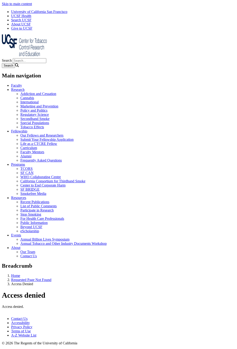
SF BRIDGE (30, 189)
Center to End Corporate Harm (42, 185)
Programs (18, 164)
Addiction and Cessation (38, 94)
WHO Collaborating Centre (40, 177)
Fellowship (19, 131)
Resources (18, 198)
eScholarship (29, 231)
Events (16, 235)
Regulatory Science (34, 114)
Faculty (16, 85)
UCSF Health (21, 16)
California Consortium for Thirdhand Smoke (52, 181)
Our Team (27, 252)
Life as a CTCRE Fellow (38, 144)
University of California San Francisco (39, 12)
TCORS (26, 169)
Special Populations (34, 123)
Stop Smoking (30, 214)
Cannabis (27, 98)
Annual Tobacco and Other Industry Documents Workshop (63, 243)
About (15, 248)
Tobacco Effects (32, 127)
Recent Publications (34, 202)
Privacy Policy (21, 327)
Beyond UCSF (31, 227)
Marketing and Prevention (39, 106)
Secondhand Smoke (35, 119)
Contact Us (28, 256)
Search (7, 60)
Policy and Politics (33, 110)
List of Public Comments (38, 206)
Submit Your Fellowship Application (47, 139)
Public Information (34, 223)
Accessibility (20, 323)
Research (18, 90)
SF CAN (27, 173)
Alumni (25, 156)
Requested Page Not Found (31, 280)
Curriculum (28, 148)
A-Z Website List (23, 335)
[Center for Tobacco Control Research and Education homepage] (25, 56)
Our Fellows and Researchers (41, 135)
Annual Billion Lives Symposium (44, 239)
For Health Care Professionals (42, 218)
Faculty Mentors (32, 152)
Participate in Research (37, 210)
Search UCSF (21, 20)
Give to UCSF (21, 28)
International (29, 102)
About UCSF (21, 24)
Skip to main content (17, 4)
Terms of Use (21, 331)
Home (15, 276)
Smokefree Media (33, 194)
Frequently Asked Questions (41, 160)
